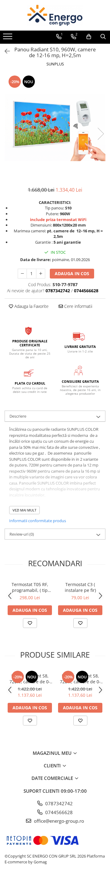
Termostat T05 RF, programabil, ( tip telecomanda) (30, 587)
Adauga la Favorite (31, 306)
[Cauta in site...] (103, 37)
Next (100, 133)
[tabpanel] (55, 127)
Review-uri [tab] (21, 534)
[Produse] (8, 38)
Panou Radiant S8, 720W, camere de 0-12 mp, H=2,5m (29, 679)
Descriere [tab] (17, 416)
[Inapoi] (4, 51)
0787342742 (58, 803)
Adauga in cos (72, 273)
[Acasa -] (55, 15)
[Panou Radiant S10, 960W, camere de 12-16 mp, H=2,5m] (55, 127)
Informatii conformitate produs (37, 520)
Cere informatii (77, 306)
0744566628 (58, 812)
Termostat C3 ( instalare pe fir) (80, 587)
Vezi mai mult (24, 510)
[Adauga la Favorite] (30, 623)
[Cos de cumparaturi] (88, 37)
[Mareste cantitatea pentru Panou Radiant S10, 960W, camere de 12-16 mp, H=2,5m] (40, 274)
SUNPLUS (55, 64)
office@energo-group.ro (58, 821)
